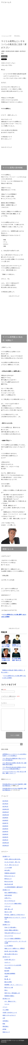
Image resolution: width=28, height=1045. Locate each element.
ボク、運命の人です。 (10, 1001)
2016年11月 (5, 812)
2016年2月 (5, 837)
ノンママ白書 (8, 867)
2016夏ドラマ (6, 856)
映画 (4, 1023)
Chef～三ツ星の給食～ (10, 927)
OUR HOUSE (8, 895)
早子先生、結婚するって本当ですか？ (14, 914)
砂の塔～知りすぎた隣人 (11, 951)
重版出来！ (7, 921)
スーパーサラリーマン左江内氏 (12, 965)
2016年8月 (5, 820)
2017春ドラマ (6, 998)
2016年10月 (5, 815)
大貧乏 (6, 976)
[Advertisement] (14, 20)
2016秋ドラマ (6, 924)
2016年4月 (5, 831)
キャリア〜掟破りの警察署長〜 (12, 938)
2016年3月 (5, 834)
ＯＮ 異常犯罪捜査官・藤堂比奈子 (13, 887)
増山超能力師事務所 (9, 973)
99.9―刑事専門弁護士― (11, 892)
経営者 (4, 1029)
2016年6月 (5, 826)
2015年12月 (5, 842)
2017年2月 (5, 803)
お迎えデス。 (8, 898)
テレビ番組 (6, 1009)
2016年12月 (5, 809)
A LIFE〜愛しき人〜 (9, 959)
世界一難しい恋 (8, 909)
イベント (5, 1007)
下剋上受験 (7, 968)
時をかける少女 (8, 881)
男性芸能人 (4, 56)
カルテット (7, 962)
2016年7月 (5, 823)
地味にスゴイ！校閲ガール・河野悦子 (14, 948)
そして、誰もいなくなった (11, 864)
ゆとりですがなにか (9, 900)
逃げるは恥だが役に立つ (11, 954)
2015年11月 (5, 845)
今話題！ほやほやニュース (10, 1012)
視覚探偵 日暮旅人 (9, 995)
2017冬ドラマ (6, 956)
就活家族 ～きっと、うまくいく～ (13, 984)
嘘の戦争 (6, 970)
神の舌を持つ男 (8, 884)
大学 (4, 1018)
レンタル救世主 (8, 945)
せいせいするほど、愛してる (12, 862)
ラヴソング (7, 906)
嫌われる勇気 (8, 982)
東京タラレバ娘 (8, 987)
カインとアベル (8, 935)
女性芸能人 (6, 1021)
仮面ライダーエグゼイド (9, 1015)
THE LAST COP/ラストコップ (12, 933)
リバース (6, 1004)
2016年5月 (5, 828)
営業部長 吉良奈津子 (10, 873)
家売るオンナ (8, 878)
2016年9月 (5, 817)
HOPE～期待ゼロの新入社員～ (12, 859)
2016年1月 (5, 840)
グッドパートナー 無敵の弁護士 (13, 903)
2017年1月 (5, 806)
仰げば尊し (7, 870)
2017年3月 (5, 801)
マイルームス (6, 2)
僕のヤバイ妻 (8, 912)
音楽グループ (6, 1032)
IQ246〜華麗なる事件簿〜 (11, 930)
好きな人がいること (9, 876)
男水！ (6, 990)
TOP (7, 36)
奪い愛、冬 (7, 979)
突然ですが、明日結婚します (12, 993)
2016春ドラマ (6, 889)
